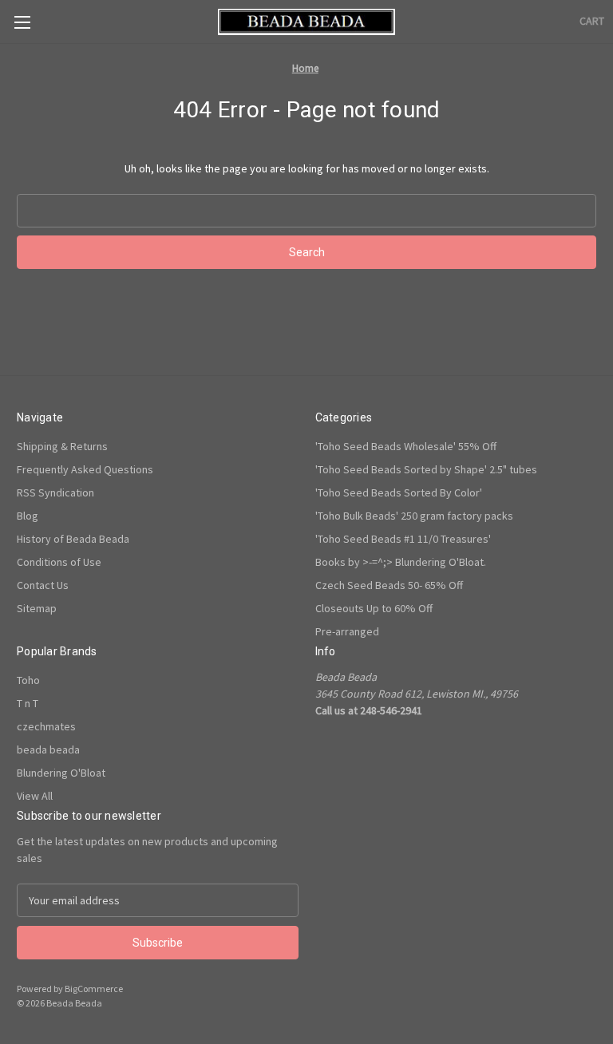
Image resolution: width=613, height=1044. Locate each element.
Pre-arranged (347, 631)
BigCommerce (94, 989)
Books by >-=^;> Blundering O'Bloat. (400, 562)
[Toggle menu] (22, 22)
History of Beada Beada (73, 539)
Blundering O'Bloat (61, 772)
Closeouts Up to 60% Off (374, 608)
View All (35, 796)
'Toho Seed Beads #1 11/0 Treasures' (403, 539)
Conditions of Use (59, 562)
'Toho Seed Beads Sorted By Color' (398, 492)
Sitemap (37, 608)
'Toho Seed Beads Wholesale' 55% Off (405, 446)
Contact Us (43, 585)
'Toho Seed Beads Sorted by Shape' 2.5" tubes (426, 469)
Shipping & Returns (62, 446)
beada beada (48, 749)
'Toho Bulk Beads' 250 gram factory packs (414, 515)
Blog (27, 515)
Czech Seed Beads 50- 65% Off (389, 585)
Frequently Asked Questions (85, 469)
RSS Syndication (55, 492)
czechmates (46, 726)
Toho (28, 680)
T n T (27, 703)
